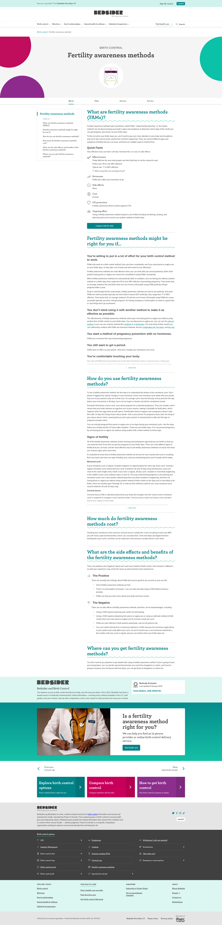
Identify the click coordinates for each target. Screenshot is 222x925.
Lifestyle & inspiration (46, 906)
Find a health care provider (91, 890)
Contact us (176, 897)
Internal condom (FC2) (101, 854)
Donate (175, 893)
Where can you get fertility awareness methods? (58, 155)
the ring (171, 327)
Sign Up (163, 4)
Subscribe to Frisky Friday (137, 888)
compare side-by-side (104, 226)
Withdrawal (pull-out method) (155, 840)
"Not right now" (149, 854)
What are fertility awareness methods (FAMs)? (58, 124)
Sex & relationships (45, 897)
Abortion (41, 893)
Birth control (42, 32)
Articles (150, 101)
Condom (95, 847)
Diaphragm (96, 840)
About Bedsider (178, 888)
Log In (170, 4)
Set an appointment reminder (134, 894)
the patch (160, 327)
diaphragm (139, 324)
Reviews (123, 101)
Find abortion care (88, 895)
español (181, 3)
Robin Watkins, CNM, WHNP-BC (147, 691)
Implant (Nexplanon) (49, 847)
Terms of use (153, 918)
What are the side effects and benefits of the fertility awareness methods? (61, 148)
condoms (127, 324)
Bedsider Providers (65, 3)
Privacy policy (167, 918)
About (71, 101)
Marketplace (177, 902)
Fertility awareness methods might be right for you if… (60, 131)
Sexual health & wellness (47, 902)
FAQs (96, 101)
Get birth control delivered (91, 899)
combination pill (148, 327)
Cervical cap (97, 860)
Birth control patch (48, 867)
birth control (93, 814)
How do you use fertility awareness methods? (61, 136)
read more (132, 368)
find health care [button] (131, 748)
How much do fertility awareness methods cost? (60, 142)
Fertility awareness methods (103, 867)
